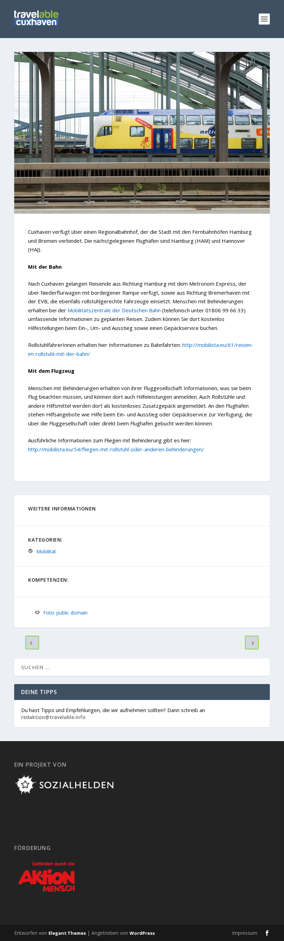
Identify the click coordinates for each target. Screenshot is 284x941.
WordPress (142, 933)
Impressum (244, 933)
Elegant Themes (67, 933)
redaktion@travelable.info (53, 717)
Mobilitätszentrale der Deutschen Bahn (114, 310)
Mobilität (46, 551)
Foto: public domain (65, 612)
